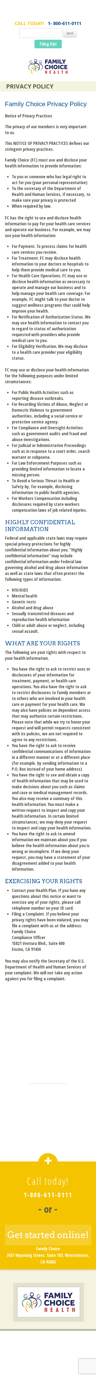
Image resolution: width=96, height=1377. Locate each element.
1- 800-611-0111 (64, 23)
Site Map (48, 1361)
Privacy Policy (48, 1353)
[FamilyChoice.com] (48, 69)
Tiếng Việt (48, 44)
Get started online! (48, 1234)
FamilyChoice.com (48, 14)
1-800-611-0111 (48, 1194)
